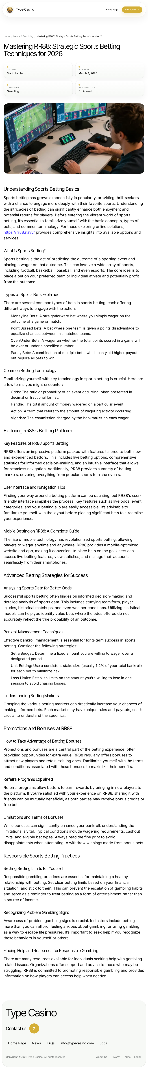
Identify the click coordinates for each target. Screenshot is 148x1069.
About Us (101, 1056)
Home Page (17, 1043)
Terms (126, 1056)
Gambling (28, 36)
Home (7, 36)
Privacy (115, 1056)
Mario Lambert (16, 73)
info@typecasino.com (77, 1043)
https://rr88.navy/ (19, 232)
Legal (137, 1056)
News (16, 36)
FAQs (51, 1043)
